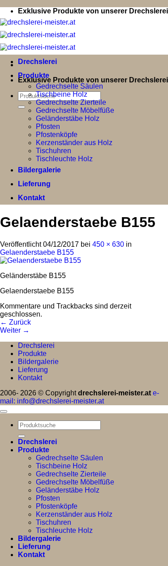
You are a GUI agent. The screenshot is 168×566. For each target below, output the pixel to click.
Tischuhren (53, 150)
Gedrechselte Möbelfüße (75, 110)
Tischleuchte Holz (64, 159)
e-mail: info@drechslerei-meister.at (79, 397)
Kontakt (31, 198)
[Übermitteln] (21, 107)
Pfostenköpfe (57, 134)
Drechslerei (37, 61)
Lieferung (34, 184)
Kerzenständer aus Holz (74, 142)
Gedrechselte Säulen (69, 86)
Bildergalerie (39, 170)
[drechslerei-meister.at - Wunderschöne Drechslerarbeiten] (37, 34)
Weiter (15, 330)
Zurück (15, 322)
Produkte (33, 75)
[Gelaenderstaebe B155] (40, 260)
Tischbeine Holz (61, 94)
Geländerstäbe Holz (67, 118)
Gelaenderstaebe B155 (37, 252)
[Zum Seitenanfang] (3, 411)
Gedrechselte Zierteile (71, 102)
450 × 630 (108, 244)
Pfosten (48, 126)
